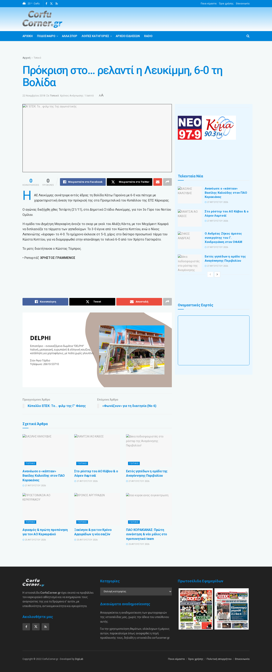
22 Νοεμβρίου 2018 (34, 95)
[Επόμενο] (217, 274)
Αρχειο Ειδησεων (128, 36)
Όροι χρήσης (226, 3)
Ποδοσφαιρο (46, 36)
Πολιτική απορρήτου (219, 658)
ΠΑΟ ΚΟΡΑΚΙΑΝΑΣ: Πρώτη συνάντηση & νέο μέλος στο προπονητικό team (146, 534)
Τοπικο (30, 463)
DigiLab (79, 659)
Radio (148, 36)
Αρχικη (28, 36)
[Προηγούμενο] (210, 274)
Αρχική (26, 57)
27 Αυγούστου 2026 (35, 485)
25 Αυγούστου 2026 (35, 539)
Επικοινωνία (242, 3)
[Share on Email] (157, 182)
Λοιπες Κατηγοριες (95, 36)
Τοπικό (37, 57)
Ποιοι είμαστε (209, 3)
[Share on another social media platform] (167, 182)
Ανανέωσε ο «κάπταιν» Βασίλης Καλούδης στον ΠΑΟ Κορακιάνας (44, 475)
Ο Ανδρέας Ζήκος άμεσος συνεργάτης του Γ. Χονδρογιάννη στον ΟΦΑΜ (223, 238)
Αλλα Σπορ (69, 36)
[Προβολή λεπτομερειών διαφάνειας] (97, 349)
